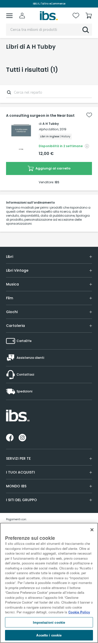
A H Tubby (50, 124)
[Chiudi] (91, 529)
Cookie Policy (79, 612)
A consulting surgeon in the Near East (40, 115)
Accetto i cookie (49, 635)
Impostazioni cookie (49, 622)
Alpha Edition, (49, 129)
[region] (49, 583)
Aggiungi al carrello (53, 168)
